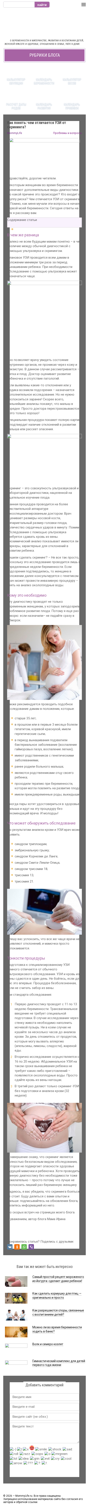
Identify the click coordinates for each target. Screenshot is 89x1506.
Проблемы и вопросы (67, 133)
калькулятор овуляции (16, 81)
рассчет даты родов (16, 106)
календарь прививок (72, 106)
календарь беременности (44, 81)
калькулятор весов (72, 81)
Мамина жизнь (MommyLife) (44, 24)
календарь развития (44, 106)
